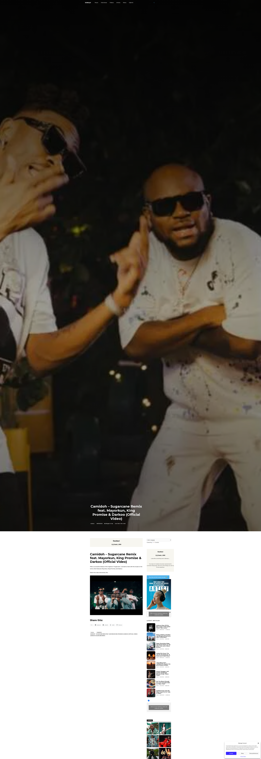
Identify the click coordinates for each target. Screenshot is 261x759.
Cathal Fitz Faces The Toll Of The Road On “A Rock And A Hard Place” (163, 655)
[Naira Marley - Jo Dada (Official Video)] (153, 728)
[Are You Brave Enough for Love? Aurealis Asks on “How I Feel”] (151, 683)
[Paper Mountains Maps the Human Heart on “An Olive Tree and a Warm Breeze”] (151, 646)
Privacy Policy (243, 756)
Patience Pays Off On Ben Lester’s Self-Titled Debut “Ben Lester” (163, 627)
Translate (157, 542)
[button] (258, 743)
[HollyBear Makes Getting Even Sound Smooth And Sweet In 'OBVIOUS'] (165, 728)
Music (157, 629)
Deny (242, 753)
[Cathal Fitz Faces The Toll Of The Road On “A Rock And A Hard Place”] (151, 655)
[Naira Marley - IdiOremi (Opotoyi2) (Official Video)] (153, 741)
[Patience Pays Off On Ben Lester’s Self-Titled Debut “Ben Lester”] (151, 627)
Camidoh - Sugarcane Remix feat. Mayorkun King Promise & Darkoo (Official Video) (113, 634)
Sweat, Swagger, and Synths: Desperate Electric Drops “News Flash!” (162, 673)
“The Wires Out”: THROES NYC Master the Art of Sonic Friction (163, 664)
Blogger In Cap (109, 523)
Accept (231, 753)
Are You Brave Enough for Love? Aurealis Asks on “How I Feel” (163, 683)
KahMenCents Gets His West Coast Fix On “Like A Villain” (163, 692)
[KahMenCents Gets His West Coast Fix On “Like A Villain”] (151, 693)
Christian (162, 685)
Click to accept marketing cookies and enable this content (116, 595)
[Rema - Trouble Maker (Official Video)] (165, 741)
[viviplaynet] (88, 2)
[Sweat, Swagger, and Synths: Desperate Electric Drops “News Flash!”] (151, 674)
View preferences (253, 753)
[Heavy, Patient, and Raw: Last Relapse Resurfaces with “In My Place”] (151, 637)
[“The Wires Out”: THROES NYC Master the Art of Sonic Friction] (151, 665)
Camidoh (99, 632)
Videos (92, 523)
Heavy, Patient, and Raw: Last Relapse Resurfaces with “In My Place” (163, 636)
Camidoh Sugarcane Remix (97, 635)
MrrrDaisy (162, 629)
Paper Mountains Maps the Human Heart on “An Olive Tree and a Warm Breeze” (163, 645)
